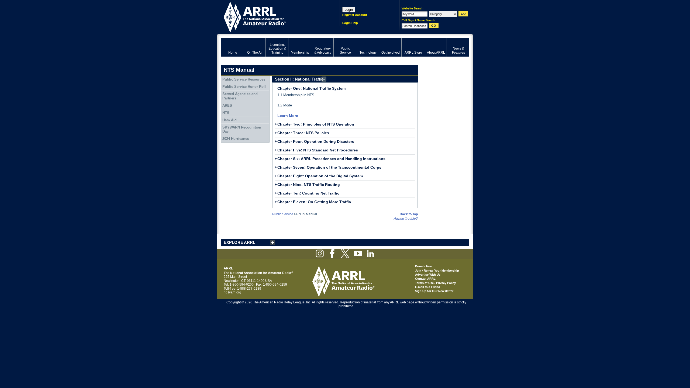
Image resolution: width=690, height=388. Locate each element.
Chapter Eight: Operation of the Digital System (320, 176)
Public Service (282, 214)
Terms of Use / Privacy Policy (435, 283)
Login (348, 10)
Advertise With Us (427, 274)
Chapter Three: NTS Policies (303, 133)
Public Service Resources (243, 79)
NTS (225, 113)
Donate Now (424, 266)
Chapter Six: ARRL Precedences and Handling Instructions (331, 159)
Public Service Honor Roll (244, 87)
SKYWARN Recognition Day (241, 129)
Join (418, 270)
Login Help (350, 23)
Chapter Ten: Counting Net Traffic (308, 193)
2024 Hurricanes (235, 139)
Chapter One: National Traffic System (311, 88)
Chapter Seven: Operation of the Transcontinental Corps (329, 167)
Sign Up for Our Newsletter (434, 291)
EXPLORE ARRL (239, 242)
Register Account (354, 14)
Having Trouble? (406, 218)
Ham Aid (229, 120)
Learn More (287, 115)
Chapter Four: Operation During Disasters (315, 141)
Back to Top (409, 214)
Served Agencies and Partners (240, 96)
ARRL (273, 16)
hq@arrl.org (232, 292)
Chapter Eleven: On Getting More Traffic (314, 202)
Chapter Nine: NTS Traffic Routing (308, 184)
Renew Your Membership (441, 270)
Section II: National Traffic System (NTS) (299, 79)
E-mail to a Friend (427, 287)
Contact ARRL (425, 278)
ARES (227, 105)
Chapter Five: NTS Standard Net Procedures (317, 150)
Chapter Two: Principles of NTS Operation (315, 124)
